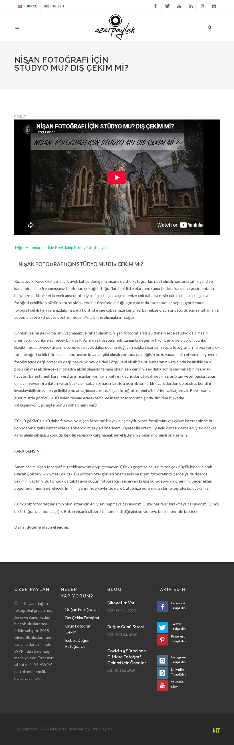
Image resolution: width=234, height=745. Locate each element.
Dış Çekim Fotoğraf (82, 617)
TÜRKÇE (29, 6)
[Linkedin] (190, 6)
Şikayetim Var (120, 603)
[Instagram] (214, 6)
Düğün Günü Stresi (125, 627)
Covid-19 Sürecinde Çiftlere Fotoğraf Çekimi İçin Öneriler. (126, 657)
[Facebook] (155, 6)
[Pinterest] (202, 6)
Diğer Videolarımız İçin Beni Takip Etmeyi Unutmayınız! (63, 247)
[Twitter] (167, 6)
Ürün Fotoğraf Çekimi (77, 629)
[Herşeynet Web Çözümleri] (216, 731)
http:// (20, 115)
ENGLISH (56, 6)
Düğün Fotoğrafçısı (82, 609)
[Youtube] (179, 6)
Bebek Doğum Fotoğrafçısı (77, 643)
